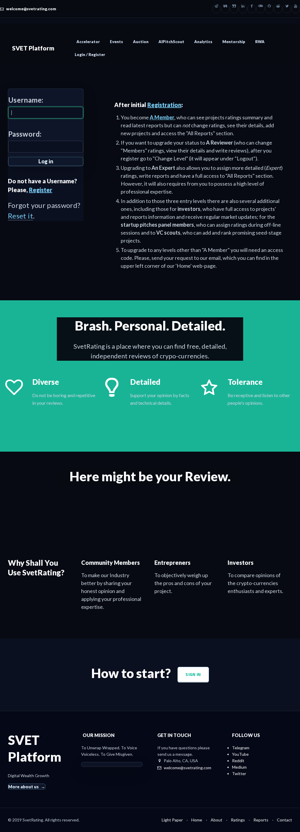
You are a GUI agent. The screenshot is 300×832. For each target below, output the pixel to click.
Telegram (240, 747)
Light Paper (172, 819)
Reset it (20, 215)
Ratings (238, 819)
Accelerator (88, 41)
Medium (239, 767)
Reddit (238, 760)
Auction (141, 41)
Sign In (193, 674)
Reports (260, 819)
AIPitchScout (171, 41)
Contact (284, 819)
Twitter (239, 773)
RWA (260, 41)
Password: (24, 134)
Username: (25, 100)
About (216, 819)
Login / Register (90, 54)
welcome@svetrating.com (31, 8)
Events (116, 41)
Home (196, 819)
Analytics (203, 41)
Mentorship (233, 41)
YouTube (240, 754)
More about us (23, 786)
